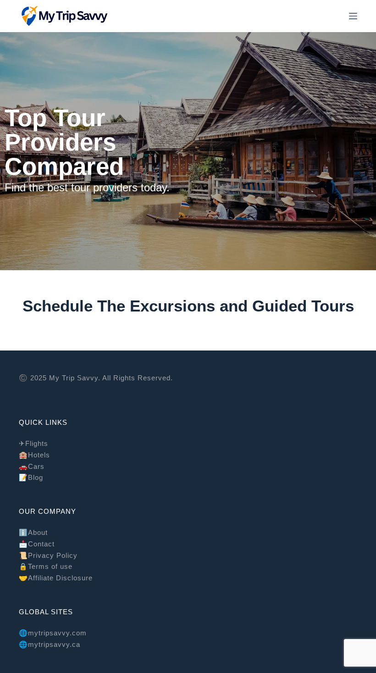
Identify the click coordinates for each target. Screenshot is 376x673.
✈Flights (33, 443)
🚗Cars (31, 466)
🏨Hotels (34, 455)
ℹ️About (33, 532)
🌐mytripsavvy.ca (49, 644)
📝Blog (31, 477)
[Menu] (353, 16)
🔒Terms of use (45, 566)
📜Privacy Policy (48, 555)
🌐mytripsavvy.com (53, 633)
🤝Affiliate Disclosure (56, 578)
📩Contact (37, 544)
